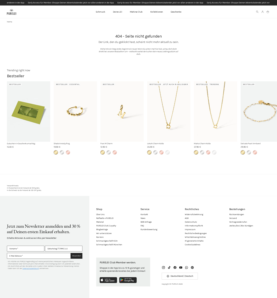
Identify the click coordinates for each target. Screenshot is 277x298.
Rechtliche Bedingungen (196, 233)
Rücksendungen (236, 214)
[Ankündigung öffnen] (138, 2)
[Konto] (262, 12)
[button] (257, 12)
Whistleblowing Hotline (195, 237)
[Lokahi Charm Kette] (168, 111)
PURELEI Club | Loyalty (106, 225)
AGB (186, 218)
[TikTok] (169, 267)
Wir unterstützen (104, 233)
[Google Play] (128, 280)
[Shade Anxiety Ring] (75, 111)
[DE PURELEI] (11, 12)
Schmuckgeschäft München (109, 244)
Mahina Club (136, 11)
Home (9, 22)
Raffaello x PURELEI (105, 218)
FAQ (142, 225)
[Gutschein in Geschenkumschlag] (28, 111)
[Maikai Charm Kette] (215, 111)
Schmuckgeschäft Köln (107, 241)
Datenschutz (191, 222)
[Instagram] (163, 267)
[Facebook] (175, 267)
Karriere (99, 237)
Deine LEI (117, 11)
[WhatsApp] (186, 267)
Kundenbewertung (149, 229)
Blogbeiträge (102, 229)
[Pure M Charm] (122, 111)
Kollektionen (156, 11)
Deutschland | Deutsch (182, 276)
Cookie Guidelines (192, 244)
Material (100, 222)
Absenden (76, 256)
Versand (233, 218)
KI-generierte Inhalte (194, 241)
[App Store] (108, 280)
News (143, 218)
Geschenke (176, 11)
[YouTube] (181, 267)
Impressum (190, 229)
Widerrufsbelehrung (194, 214)
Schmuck (100, 11)
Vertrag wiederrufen (238, 222)
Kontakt (144, 214)
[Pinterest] (192, 267)
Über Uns (100, 214)
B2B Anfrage (146, 222)
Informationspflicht (194, 225)
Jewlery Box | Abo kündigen (241, 225)
